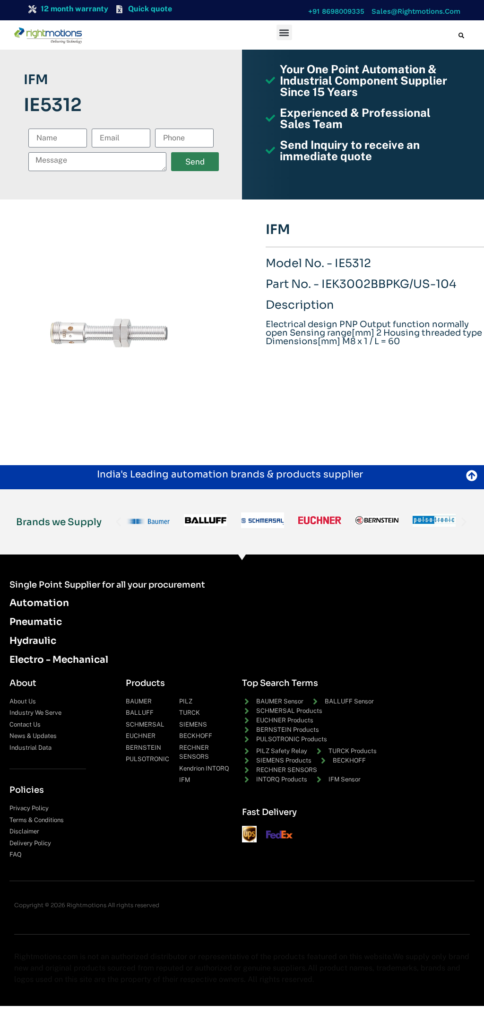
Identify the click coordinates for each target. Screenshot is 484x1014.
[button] (333, 11)
